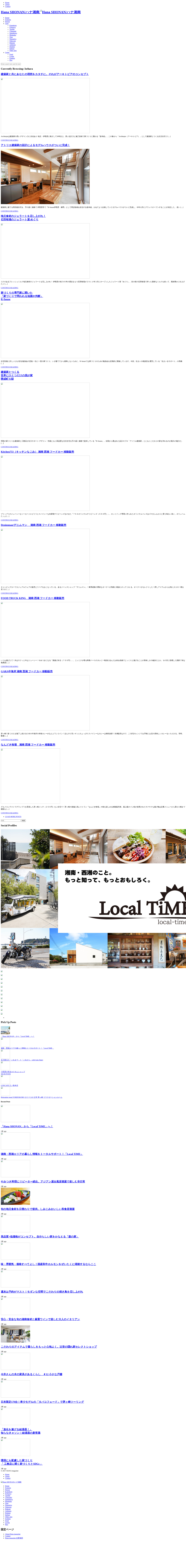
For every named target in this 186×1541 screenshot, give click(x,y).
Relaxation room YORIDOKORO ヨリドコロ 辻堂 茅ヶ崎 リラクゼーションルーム (31, 1097)
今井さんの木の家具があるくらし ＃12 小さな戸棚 (31, 1374)
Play (10, 60)
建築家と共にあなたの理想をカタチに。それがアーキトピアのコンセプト (45, 74)
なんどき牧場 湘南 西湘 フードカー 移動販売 (28, 744)
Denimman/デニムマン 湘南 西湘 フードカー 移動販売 (33, 525)
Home (7, 3)
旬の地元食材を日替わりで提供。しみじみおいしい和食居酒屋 (38, 1209)
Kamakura (13, 25)
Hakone (12, 43)
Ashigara (12, 45)
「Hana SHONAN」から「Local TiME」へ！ (17, 1036)
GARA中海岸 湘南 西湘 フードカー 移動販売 (27, 671)
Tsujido (12, 29)
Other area (13, 50)
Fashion (12, 58)
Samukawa (13, 33)
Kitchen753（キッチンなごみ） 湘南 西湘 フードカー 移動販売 (37, 451)
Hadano (12, 47)
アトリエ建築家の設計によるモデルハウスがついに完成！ (35, 145)
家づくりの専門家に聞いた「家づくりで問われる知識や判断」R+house (22, 296)
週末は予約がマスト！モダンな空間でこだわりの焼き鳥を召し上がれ (42, 1291)
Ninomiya (12, 39)
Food (11, 54)
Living (11, 56)
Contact (7, 6)
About (7, 4)
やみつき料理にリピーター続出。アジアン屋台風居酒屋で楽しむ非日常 (43, 1181)
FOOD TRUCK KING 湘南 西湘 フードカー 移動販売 (32, 598)
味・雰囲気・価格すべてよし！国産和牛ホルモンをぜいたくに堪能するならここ (48, 1264)
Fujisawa (12, 27)
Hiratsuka (12, 35)
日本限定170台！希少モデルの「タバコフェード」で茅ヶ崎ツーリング (42, 1401)
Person (7, 22)
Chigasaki (12, 31)
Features (8, 20)
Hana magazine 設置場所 (14, 1538)
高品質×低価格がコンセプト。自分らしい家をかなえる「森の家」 (40, 1236)
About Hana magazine (12, 1534)
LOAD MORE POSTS (13, 817)
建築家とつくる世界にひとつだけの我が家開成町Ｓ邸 (17, 375)
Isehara (11, 49)
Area (7, 23)
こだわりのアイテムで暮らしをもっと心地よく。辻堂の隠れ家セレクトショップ (49, 1346)
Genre (7, 52)
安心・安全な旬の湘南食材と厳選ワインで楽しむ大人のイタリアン (40, 1319)
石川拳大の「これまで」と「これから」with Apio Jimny (22, 1060)
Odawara (12, 41)
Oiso (11, 37)
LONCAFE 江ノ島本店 (9, 1085)
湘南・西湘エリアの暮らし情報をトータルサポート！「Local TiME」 (27, 1048)
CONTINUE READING (9, 140)
